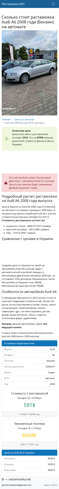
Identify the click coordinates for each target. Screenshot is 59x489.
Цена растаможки (24, 119)
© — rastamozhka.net (16, 479)
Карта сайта (50, 485)
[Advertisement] (29, 162)
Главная (6, 119)
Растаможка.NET (13, 4)
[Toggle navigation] (53, 4)
